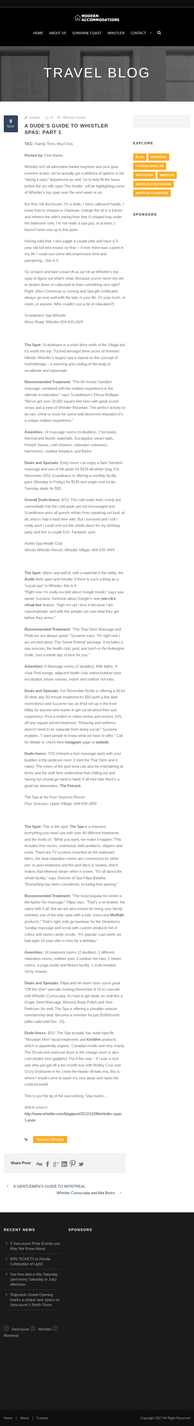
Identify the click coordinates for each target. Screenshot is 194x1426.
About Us (57, 33)
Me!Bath (117, 915)
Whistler (116, 33)
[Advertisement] (161, 248)
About (24, 1418)
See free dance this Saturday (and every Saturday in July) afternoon (34, 1279)
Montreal (159, 156)
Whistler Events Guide (153, 184)
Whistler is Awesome (152, 193)
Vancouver (144, 175)
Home (38, 33)
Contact (138, 33)
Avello (30, 579)
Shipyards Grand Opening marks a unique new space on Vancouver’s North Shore (35, 1299)
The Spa (77, 826)
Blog (140, 156)
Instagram (73, 742)
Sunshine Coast (87, 33)
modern (34, 117)
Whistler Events (74, 117)
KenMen (94, 1039)
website (102, 742)
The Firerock (70, 786)
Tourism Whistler (50, 1139)
